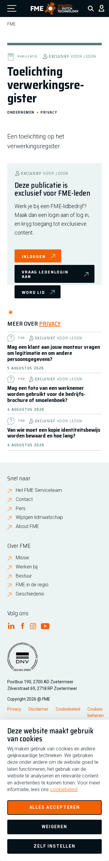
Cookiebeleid (68, 709)
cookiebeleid (64, 789)
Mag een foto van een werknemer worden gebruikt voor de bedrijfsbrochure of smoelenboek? (46, 394)
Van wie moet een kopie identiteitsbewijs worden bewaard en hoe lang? (53, 433)
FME (11, 24)
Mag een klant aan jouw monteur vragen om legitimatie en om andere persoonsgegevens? (53, 353)
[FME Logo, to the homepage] (55, 8)
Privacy (49, 112)
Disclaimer (38, 709)
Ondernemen (21, 112)
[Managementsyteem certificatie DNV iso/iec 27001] (22, 660)
